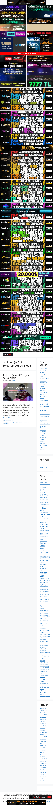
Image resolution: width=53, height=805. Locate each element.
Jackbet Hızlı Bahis (45, 414)
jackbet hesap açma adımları (44, 594)
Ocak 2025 (42, 721)
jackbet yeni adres (44, 667)
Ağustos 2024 (43, 732)
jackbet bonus (43, 522)
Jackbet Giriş (43, 370)
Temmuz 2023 (43, 761)
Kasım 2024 (43, 725)
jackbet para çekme (44, 631)
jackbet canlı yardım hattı (44, 536)
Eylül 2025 (42, 712)
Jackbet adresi (44, 502)
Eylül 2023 (42, 756)
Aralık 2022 (43, 776)
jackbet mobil (43, 618)
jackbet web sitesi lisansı (44, 664)
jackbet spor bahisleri (44, 648)
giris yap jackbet (43, 494)
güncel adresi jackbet (44, 495)
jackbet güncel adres (44, 583)
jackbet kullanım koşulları (44, 615)
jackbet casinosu (42, 550)
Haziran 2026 (43, 710)
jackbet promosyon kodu (45, 637)
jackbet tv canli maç (44, 654)
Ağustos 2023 (43, 759)
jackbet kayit (42, 606)
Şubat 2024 (43, 745)
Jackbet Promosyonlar (9, 420)
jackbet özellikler (42, 677)
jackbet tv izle (44, 656)
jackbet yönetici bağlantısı (44, 675)
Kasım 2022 (43, 778)
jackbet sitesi (44, 641)
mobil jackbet (42, 689)
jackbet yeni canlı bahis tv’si (44, 669)
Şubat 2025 (43, 719)
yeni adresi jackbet (43, 693)
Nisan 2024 (43, 741)
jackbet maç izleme (45, 616)
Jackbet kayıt (43, 608)
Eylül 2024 (42, 730)
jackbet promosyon (45, 634)
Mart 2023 (42, 770)
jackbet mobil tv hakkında (44, 620)
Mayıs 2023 (43, 765)
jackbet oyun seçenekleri (44, 626)
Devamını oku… (6, 417)
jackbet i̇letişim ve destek (44, 601)
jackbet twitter (42, 659)
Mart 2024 (42, 743)
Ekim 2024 (42, 728)
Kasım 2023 (43, 752)
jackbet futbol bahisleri (45, 556)
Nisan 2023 (43, 767)
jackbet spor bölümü (43, 650)
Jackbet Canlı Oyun (45, 424)
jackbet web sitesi (44, 662)
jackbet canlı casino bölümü (44, 534)
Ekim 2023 (42, 754)
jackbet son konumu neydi (44, 645)
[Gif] (26, 148)
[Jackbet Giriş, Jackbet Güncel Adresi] (8, 354)
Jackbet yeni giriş (44, 672)
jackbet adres (43, 500)
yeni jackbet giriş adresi (45, 696)
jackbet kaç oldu (44, 610)
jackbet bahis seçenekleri (44, 512)
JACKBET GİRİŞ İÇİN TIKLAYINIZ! (26, 53)
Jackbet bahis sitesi (45, 515)
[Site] (26, 90)
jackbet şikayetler (43, 684)
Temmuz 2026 (43, 708)
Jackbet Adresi (44, 368)
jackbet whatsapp (44, 666)
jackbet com (44, 553)
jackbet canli (44, 524)
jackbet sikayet (43, 639)
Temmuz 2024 (43, 734)
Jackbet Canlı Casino (44, 531)
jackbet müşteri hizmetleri (44, 624)
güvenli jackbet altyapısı (44, 499)
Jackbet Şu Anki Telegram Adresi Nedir (12, 422)
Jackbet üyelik (43, 680)
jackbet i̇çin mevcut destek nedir (44, 605)
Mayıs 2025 (43, 717)
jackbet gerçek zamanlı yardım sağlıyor (45, 558)
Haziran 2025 (43, 714)
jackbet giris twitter (43, 565)
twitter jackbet (43, 690)
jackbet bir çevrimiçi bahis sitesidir (44, 520)
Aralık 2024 (43, 723)
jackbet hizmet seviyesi (43, 596)
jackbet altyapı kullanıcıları (44, 504)
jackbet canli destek (44, 527)
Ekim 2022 (42, 781)
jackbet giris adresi (44, 561)
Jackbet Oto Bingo (44, 378)
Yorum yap (6, 423)
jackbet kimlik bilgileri (44, 611)
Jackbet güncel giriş (44, 589)
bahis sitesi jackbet (45, 484)
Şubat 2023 (43, 772)
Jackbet (42, 372)
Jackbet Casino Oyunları (43, 538)
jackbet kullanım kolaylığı (44, 613)
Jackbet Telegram (25, 422)
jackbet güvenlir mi (45, 591)
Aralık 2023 (43, 750)
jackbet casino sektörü (43, 541)
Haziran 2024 (43, 737)
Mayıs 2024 (43, 739)
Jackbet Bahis (43, 509)
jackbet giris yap (44, 569)
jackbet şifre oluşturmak (44, 683)
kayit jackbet (44, 687)
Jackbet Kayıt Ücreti (45, 404)
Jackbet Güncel (45, 580)
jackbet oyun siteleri (43, 628)
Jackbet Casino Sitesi (43, 546)
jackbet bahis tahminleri (44, 518)
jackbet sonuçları (42, 647)
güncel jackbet (43, 497)
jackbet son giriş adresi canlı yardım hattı (44, 643)
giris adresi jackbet (45, 490)
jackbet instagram (44, 599)
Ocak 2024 (42, 748)
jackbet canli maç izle (44, 530)
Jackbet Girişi (44, 578)
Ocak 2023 (42, 774)
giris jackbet (42, 492)
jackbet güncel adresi (44, 587)
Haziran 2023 (43, 763)
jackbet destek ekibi (43, 554)
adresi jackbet (43, 482)
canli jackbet (43, 486)
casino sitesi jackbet (43, 488)
